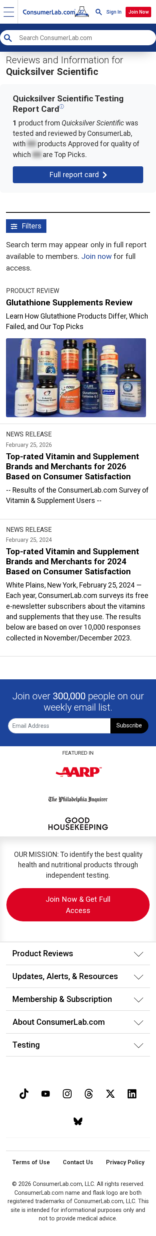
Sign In (114, 12)
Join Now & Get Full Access (78, 905)
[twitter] (110, 1092)
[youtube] (45, 1092)
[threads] (88, 1092)
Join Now (138, 12)
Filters (31, 226)
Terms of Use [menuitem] (31, 1162)
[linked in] (132, 1092)
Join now (96, 256)
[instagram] (67, 1092)
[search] (99, 12)
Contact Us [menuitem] (78, 1162)
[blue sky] (78, 1120)
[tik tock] (24, 1092)
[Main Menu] (9, 12)
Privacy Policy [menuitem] (125, 1162)
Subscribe (129, 725)
